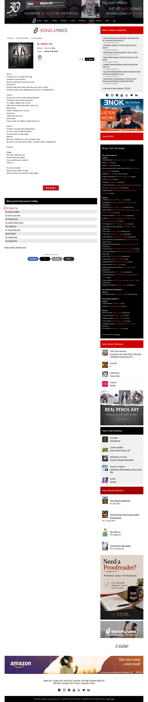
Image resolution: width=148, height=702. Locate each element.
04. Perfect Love (11, 219)
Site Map (76, 681)
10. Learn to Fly (11, 241)
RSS (128, 88)
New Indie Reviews (112, 430)
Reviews (63, 21)
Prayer (77, 683)
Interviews (82, 21)
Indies (73, 21)
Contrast (113, 482)
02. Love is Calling (12, 212)
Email (57, 259)
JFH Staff (85, 681)
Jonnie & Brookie (22, 38)
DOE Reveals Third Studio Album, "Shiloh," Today (120, 52)
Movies (98, 21)
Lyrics (92, 21)
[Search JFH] (114, 21)
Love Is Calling (36, 38)
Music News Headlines (114, 30)
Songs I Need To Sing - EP (120, 450)
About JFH (47, 681)
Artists (54, 21)
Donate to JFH (67, 683)
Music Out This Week (113, 148)
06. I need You (10, 226)
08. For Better (10, 234)
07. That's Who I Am (13, 230)
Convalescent (115, 441)
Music (46, 21)
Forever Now (115, 376)
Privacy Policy (110, 699)
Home (38, 21)
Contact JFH (58, 681)
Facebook (32, 259)
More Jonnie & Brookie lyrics (15, 247)
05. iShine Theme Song (14, 223)
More (107, 21)
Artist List (10, 38)
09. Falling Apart (11, 237)
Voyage (113, 385)
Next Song (51, 188)
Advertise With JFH (97, 681)
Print (68, 259)
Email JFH (68, 681)
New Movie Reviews (112, 490)
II (110, 366)
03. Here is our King (12, 215)
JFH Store (57, 683)
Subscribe (85, 683)
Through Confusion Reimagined (122, 460)
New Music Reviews (112, 344)
